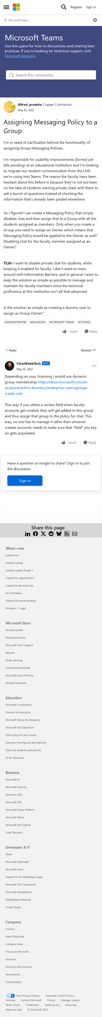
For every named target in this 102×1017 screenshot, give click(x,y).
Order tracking (14, 660)
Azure (9, 854)
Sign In (91, 7)
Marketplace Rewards (18, 899)
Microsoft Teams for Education (23, 720)
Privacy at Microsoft (17, 951)
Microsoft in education (19, 704)
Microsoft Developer (17, 862)
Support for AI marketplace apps (24, 877)
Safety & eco (52, 1005)
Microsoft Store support (19, 645)
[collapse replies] (51, 359)
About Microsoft (15, 936)
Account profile (14, 630)
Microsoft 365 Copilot (18, 825)
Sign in (25, 480)
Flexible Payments (16, 683)
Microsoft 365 (14, 802)
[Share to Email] (74, 533)
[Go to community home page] (16, 7)
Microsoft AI (13, 779)
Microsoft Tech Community (21, 884)
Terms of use (13, 1005)
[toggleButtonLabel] (95, 20)
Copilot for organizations (20, 578)
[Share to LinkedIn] (27, 533)
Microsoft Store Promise (19, 675)
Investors (11, 959)
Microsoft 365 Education (20, 727)
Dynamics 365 (14, 794)
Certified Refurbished (18, 668)
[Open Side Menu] (6, 7)
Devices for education (18, 712)
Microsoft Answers (20, 55)
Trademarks (32, 1005)
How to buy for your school (21, 735)
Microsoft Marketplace (19, 892)
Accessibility (13, 974)
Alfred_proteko (30, 104)
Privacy (51, 1000)
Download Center (16, 637)
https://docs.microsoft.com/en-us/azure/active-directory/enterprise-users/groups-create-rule (47, 387)
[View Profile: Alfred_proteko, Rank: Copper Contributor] (9, 107)
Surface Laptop (14, 563)
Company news (14, 944)
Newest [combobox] (88, 350)
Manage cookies (70, 1000)
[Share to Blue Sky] (58, 533)
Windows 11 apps (16, 608)
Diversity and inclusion (19, 967)
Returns (10, 652)
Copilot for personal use (19, 585)
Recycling (70, 1005)
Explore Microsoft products (21, 600)
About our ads (14, 1009)
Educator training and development (26, 742)
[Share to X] (43, 533)
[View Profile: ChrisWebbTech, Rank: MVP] (9, 366)
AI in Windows (14, 593)
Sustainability (13, 982)
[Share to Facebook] (35, 533)
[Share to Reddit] (51, 533)
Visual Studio (13, 907)
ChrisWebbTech (29, 363)
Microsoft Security (16, 787)
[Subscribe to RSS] (66, 533)
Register (76, 7)
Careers (10, 929)
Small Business (14, 832)
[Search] (64, 7)
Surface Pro (12, 555)
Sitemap (10, 1000)
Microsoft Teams (19, 20)
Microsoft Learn (15, 869)
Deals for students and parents (23, 750)
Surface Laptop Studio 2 (19, 570)
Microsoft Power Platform (20, 809)
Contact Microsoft (31, 1000)
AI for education (15, 757)
